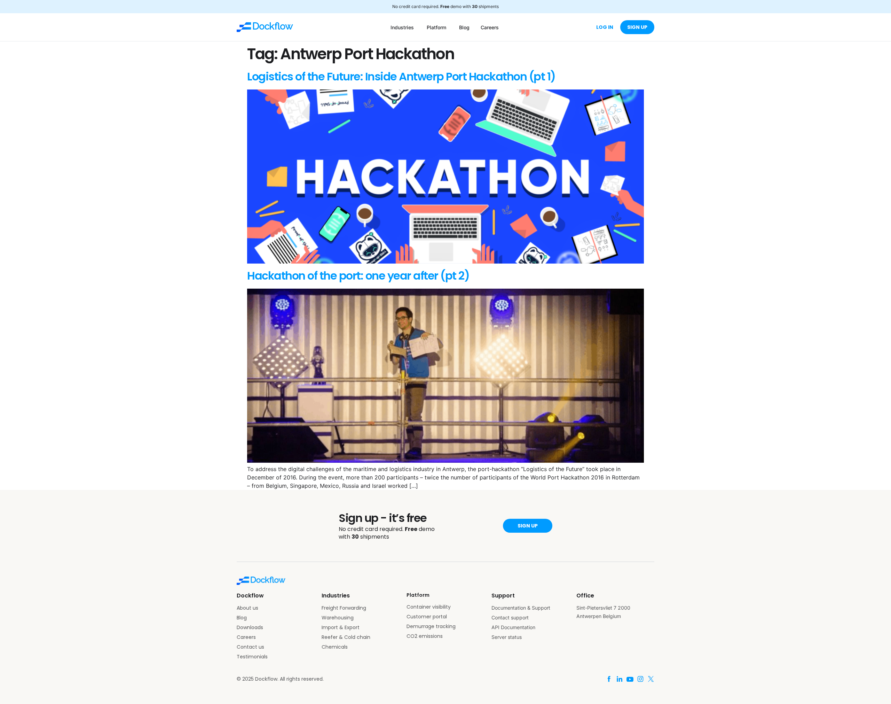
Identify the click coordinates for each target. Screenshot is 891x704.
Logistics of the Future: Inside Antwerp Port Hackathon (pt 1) (401, 76)
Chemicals (335, 646)
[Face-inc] (609, 678)
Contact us (250, 646)
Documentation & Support (520, 608)
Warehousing (338, 617)
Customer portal (427, 616)
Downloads (250, 627)
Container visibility (429, 606)
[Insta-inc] (640, 678)
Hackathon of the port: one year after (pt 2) (358, 275)
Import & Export (341, 627)
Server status (506, 637)
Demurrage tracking (431, 626)
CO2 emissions (425, 636)
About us (247, 607)
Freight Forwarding (344, 607)
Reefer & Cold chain (346, 637)
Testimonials (252, 656)
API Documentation (513, 627)
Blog (242, 617)
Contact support (510, 617)
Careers (246, 637)
